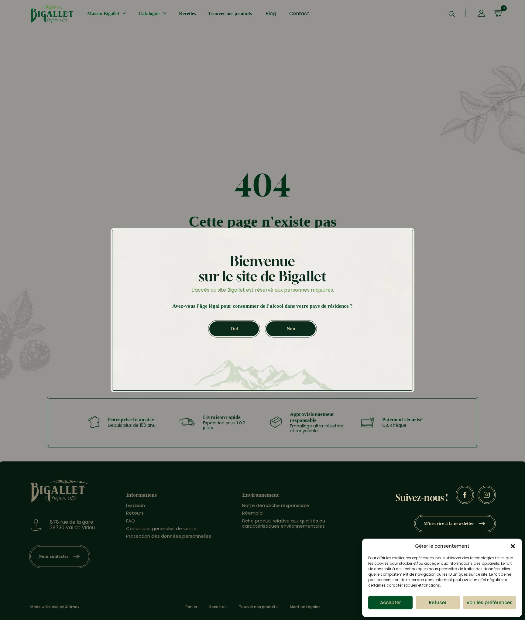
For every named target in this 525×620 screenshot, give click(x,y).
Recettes (187, 13)
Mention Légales (305, 607)
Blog (271, 13)
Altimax (72, 606)
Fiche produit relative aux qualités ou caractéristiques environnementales (283, 523)
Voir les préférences (489, 602)
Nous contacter (54, 556)
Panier (191, 607)
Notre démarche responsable (275, 505)
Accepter (390, 602)
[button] (513, 546)
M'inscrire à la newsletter (449, 523)
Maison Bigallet (103, 13)
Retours (135, 513)
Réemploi (252, 513)
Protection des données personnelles (168, 536)
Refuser (438, 602)
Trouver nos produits (230, 13)
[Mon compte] (481, 14)
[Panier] (497, 14)
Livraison (135, 505)
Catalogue (149, 13)
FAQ (130, 521)
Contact (299, 13)
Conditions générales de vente (161, 528)
